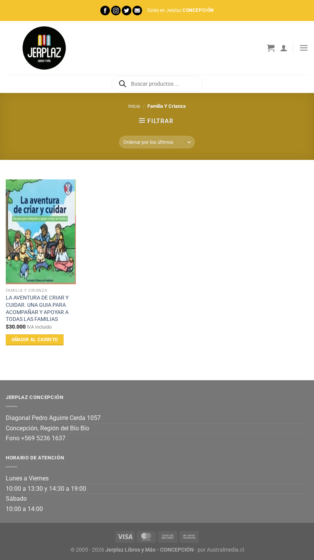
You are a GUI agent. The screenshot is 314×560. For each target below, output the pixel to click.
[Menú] (303, 47)
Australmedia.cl (225, 550)
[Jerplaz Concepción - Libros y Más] (44, 48)
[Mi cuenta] (284, 47)
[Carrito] (271, 47)
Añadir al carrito (34, 339)
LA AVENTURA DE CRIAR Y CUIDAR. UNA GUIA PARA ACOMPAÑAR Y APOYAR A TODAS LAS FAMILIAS (37, 308)
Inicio (134, 106)
